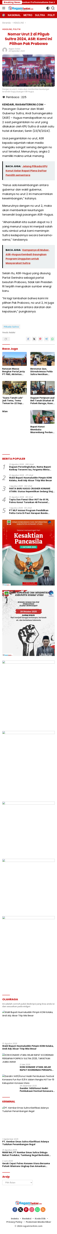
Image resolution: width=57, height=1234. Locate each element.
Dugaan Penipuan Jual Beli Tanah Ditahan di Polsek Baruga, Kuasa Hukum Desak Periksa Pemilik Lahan (42, 400)
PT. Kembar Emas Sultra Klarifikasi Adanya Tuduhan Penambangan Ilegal (25, 1143)
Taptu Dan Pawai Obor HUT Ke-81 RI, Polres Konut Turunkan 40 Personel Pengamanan (29, 501)
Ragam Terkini (14, 49)
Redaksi (26, 1218)
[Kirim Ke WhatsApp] (52, 339)
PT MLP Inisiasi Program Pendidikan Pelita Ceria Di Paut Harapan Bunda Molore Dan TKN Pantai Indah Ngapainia (31, 511)
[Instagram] (31, 1209)
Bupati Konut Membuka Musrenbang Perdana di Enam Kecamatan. (42, 429)
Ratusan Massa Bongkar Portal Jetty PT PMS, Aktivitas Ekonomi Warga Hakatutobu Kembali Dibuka (13, 371)
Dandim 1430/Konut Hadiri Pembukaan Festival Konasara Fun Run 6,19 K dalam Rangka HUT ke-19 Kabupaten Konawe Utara (36, 1089)
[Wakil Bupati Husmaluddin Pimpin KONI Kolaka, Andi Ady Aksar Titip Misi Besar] (28, 1025)
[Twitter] (20, 1209)
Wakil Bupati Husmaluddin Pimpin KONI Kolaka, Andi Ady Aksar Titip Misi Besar (30, 479)
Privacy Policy (14, 1221)
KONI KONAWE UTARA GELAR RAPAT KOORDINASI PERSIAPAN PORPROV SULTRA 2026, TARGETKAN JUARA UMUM (36, 1068)
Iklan (5, 411)
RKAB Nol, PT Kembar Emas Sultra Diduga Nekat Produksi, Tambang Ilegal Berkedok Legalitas (25, 1154)
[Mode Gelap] (48, 8)
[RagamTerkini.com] (20, 8)
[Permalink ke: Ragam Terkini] (4, 49)
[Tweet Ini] (34, 339)
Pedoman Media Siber (38, 1221)
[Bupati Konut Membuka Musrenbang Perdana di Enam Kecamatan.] (42, 417)
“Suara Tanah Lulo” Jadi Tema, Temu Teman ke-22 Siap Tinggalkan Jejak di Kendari (13, 400)
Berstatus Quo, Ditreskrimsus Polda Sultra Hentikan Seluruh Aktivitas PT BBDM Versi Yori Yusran (41, 371)
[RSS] (43, 1209)
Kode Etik (40, 1218)
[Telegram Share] (46, 339)
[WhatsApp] (37, 1209)
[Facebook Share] (28, 339)
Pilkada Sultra (11, 326)
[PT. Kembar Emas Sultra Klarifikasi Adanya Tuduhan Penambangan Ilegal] (28, 1121)
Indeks (15, 1218)
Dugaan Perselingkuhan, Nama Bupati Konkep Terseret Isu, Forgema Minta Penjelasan (30, 468)
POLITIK (17, 29)
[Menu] (4, 8)
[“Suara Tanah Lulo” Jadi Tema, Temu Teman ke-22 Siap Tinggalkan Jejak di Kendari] (14, 388)
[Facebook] (14, 1209)
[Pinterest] (26, 1209)
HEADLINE (7, 29)
